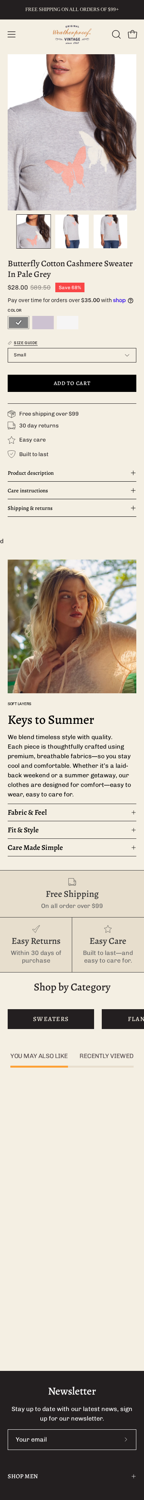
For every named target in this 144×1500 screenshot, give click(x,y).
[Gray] (18, 322)
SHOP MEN (23, 1476)
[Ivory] (67, 322)
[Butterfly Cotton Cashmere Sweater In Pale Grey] (34, 231)
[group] (72, 9)
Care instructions (28, 490)
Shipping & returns (30, 508)
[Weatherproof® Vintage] (72, 34)
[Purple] (43, 322)
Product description (31, 473)
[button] (115, 34)
